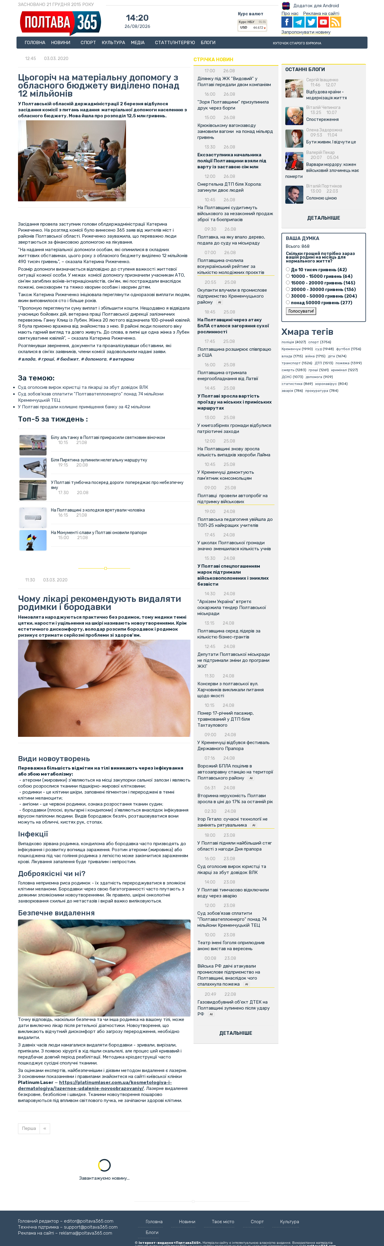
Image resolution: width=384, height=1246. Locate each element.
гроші (47, 359)
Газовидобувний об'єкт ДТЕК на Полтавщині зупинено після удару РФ (233, 1008)
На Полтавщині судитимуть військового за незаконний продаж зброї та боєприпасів (235, 213)
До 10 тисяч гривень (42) (319, 269)
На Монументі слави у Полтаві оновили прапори (99, 532)
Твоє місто (223, 1221)
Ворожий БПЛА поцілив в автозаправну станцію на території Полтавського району (235, 772)
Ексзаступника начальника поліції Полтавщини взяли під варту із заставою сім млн (231, 161)
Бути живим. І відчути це (331, 142)
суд (318, 349)
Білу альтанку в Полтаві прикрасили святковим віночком (108, 437)
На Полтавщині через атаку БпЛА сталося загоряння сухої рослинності (233, 326)
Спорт (88, 42)
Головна (35, 42)
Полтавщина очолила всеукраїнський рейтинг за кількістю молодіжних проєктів (230, 266)
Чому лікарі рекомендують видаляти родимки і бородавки (99, 602)
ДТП (318, 363)
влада (28, 359)
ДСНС (287, 377)
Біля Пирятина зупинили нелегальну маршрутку (99, 460)
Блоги (208, 42)
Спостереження (322, 119)
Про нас (289, 13)
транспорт (291, 363)
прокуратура (316, 391)
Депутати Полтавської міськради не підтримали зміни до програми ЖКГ (233, 660)
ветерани (123, 359)
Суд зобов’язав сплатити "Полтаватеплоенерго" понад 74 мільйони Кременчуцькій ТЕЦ (232, 919)
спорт (313, 342)
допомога (95, 359)
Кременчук (291, 349)
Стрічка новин (213, 59)
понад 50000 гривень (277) (321, 302)
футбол (343, 349)
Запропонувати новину (306, 32)
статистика (292, 384)
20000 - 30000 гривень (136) (323, 289)
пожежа (343, 363)
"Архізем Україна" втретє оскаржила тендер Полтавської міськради (231, 607)
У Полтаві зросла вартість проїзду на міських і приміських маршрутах (234, 402)
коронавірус (326, 384)
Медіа (138, 42)
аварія (287, 391)
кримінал (339, 370)
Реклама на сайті (321, 13)
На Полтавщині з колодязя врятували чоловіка (98, 510)
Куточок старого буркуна (297, 43)
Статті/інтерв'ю (175, 42)
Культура (113, 42)
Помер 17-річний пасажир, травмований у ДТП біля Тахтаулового (225, 719)
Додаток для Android (316, 5)
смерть (288, 370)
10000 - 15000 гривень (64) (321, 276)
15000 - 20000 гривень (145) (323, 283)
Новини (61, 42)
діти (331, 356)
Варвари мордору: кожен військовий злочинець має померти (322, 170)
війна (310, 356)
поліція (288, 342)
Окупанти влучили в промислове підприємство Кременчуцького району (232, 296)
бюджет (69, 359)
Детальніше (235, 1033)
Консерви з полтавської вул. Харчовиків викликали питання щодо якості (230, 689)
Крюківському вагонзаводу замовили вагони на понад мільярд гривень (235, 131)
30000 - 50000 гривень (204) (324, 296)
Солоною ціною (321, 198)
